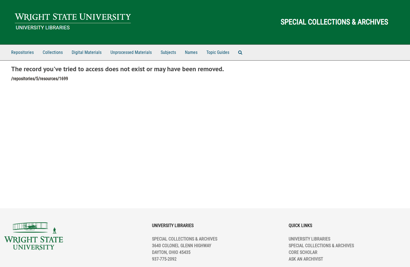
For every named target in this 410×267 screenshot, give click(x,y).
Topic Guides (217, 52)
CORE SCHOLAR (303, 252)
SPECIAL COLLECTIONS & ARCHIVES (321, 245)
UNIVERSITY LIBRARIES (309, 239)
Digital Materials (87, 52)
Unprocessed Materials (131, 52)
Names (191, 52)
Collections (53, 52)
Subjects (168, 52)
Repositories (22, 52)
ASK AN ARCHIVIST (306, 259)
